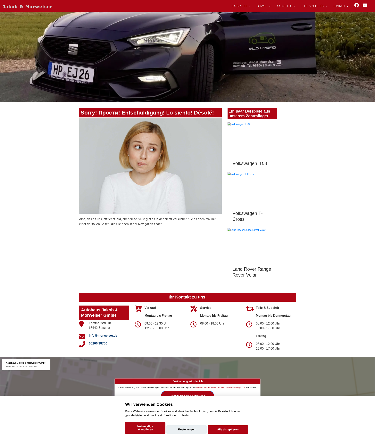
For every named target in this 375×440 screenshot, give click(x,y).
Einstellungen (186, 429)
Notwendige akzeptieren (145, 428)
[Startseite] (27, 6)
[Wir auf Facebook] (356, 5)
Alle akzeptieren (227, 429)
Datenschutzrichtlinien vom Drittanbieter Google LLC (221, 387)
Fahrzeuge (240, 6)
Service (262, 6)
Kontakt (339, 6)
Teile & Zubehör (312, 6)
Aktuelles (284, 6)
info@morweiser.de (103, 335)
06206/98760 (98, 343)
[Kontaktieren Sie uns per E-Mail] (365, 5)
